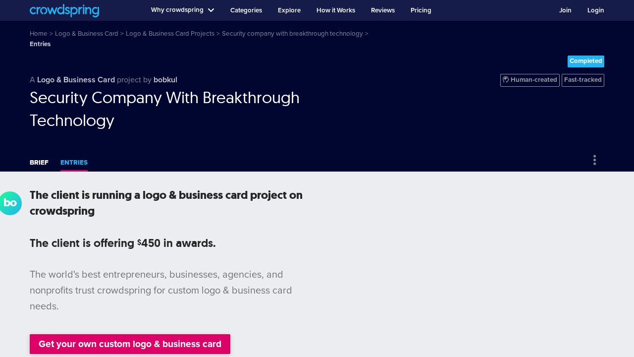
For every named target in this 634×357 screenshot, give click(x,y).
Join (565, 10)
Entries (74, 163)
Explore (289, 10)
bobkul (165, 80)
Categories (246, 10)
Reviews (383, 10)
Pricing (421, 10)
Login (595, 10)
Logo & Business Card (76, 80)
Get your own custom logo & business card (130, 344)
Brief (39, 163)
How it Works (336, 10)
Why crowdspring (177, 10)
